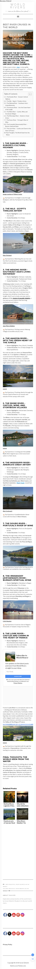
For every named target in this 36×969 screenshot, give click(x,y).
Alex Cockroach (7, 511)
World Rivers (18, 6)
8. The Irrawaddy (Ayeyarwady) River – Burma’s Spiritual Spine (16, 125)
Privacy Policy (7, 944)
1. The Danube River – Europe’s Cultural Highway (16, 98)
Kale (11, 966)
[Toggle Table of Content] (29, 94)
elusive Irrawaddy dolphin (21, 298)
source (5, 448)
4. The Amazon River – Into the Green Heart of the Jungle (17, 108)
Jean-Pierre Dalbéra (9, 326)
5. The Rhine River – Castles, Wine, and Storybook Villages (16, 113)
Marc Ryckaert (7, 255)
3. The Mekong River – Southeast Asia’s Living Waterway (16, 104)
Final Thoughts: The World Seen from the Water (18, 134)
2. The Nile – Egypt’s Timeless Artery (15, 101)
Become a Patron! (5, 1)
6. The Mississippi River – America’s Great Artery (17, 117)
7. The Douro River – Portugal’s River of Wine (16, 121)
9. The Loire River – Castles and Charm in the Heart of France (18, 129)
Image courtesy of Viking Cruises (12, 194)
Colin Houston (7, 621)
